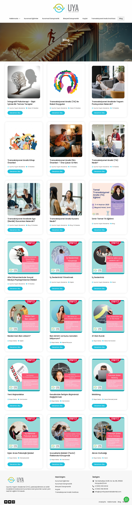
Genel (29, 108)
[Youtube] (9, 502)
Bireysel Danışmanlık (71, 19)
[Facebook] (5, 502)
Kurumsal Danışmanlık (50, 19)
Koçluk (85, 19)
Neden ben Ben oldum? (19, 336)
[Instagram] (13, 502)
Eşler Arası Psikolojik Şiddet (21, 453)
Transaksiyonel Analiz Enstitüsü (103, 19)
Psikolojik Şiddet (112, 399)
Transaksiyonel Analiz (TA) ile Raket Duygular (64, 102)
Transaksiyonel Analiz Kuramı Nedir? (64, 220)
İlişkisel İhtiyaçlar (67, 342)
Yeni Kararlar (111, 341)
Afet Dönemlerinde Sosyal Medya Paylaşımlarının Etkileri (22, 278)
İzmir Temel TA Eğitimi (103, 218)
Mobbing (96, 394)
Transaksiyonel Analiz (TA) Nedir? (105, 161)
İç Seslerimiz (98, 277)
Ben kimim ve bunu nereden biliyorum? (63, 337)
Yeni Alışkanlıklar (16, 394)
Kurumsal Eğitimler (31, 19)
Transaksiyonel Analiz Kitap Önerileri (21, 161)
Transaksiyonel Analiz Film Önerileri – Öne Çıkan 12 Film (64, 161)
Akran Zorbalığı (99, 453)
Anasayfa (63, 44)
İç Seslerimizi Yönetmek (61, 277)
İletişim (96, 477)
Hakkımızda (13, 19)
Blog (121, 19)
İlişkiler (72, 282)
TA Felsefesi (35, 108)
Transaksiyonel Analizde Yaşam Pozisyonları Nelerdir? (107, 102)
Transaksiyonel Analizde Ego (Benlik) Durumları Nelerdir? (22, 220)
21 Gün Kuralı (98, 336)
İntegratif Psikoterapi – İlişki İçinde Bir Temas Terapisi (21, 102)
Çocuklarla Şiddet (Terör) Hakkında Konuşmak (62, 454)
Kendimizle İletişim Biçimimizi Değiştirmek (64, 395)
